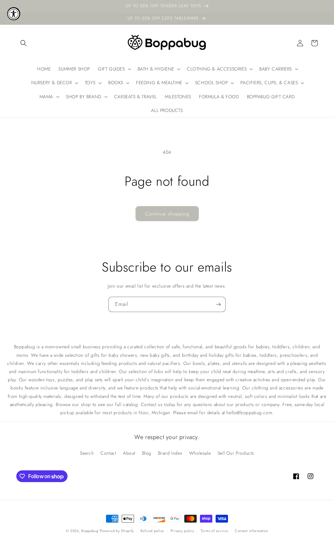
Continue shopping (167, 213)
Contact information (251, 530)
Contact (108, 453)
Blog (146, 453)
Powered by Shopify (117, 530)
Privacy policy (182, 530)
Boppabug (90, 530)
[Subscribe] (218, 304)
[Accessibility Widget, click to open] (13, 13)
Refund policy (152, 530)
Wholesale (200, 453)
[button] (23, 43)
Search (87, 453)
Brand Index (170, 453)
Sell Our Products (236, 453)
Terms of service (214, 530)
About (129, 453)
